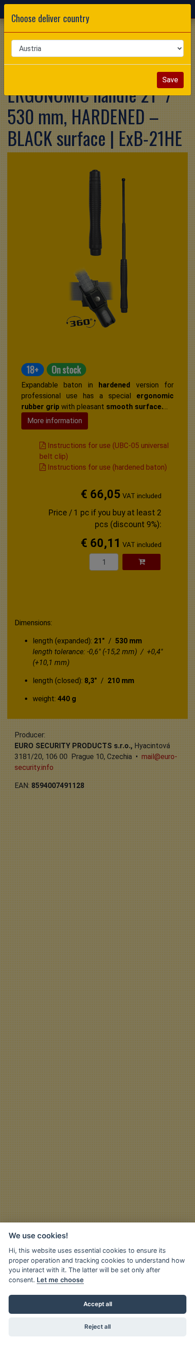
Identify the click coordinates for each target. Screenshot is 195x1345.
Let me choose (60, 1280)
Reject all (97, 1326)
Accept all (97, 1303)
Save (170, 80)
